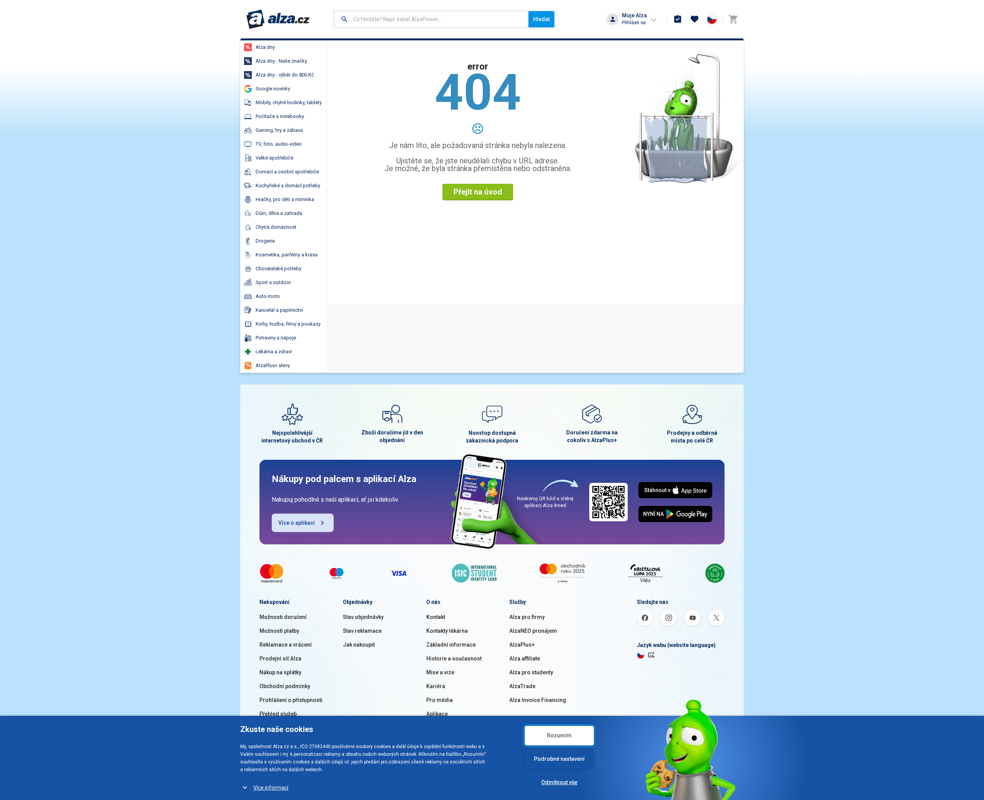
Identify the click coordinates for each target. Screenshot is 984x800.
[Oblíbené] (694, 19)
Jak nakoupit (359, 645)
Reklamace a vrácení (285, 645)
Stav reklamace (362, 631)
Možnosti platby (279, 631)
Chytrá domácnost (276, 227)
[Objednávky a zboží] (677, 19)
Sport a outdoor (273, 282)
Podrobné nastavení (559, 759)
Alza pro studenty (531, 672)
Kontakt (435, 617)
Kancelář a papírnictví (279, 310)
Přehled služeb (278, 714)
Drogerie (265, 241)
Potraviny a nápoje (276, 338)
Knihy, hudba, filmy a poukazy (288, 324)
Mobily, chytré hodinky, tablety (289, 102)
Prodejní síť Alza (280, 658)
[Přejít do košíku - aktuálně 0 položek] (733, 19)
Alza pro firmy (527, 617)
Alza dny (265, 47)
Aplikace (437, 714)
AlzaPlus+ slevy (273, 365)
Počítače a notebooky (280, 116)
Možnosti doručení (283, 617)
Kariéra (435, 686)
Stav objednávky (363, 617)
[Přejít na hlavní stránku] (278, 19)
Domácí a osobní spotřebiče (287, 172)
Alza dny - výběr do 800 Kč (285, 75)
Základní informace (451, 645)
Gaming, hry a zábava (279, 130)
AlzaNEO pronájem (533, 631)
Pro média (439, 700)
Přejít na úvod (478, 191)
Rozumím (559, 735)
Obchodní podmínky (284, 686)
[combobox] (431, 19)
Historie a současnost (454, 658)
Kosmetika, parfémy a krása (286, 255)
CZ (651, 655)
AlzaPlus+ (522, 645)
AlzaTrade (522, 686)
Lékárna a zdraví (274, 351)
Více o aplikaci (296, 523)
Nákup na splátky (280, 672)
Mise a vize (440, 672)
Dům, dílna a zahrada (279, 213)
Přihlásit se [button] (634, 22)
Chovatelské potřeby (278, 268)
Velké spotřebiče (274, 158)
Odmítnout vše (559, 782)
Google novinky (273, 88)
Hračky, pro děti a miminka (285, 199)
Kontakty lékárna (447, 631)
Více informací (270, 788)
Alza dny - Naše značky (281, 61)
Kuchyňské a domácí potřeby (288, 185)
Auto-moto (268, 296)
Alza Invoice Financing (537, 700)
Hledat (541, 19)
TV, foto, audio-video (279, 144)
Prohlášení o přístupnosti (290, 700)
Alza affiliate (524, 658)
